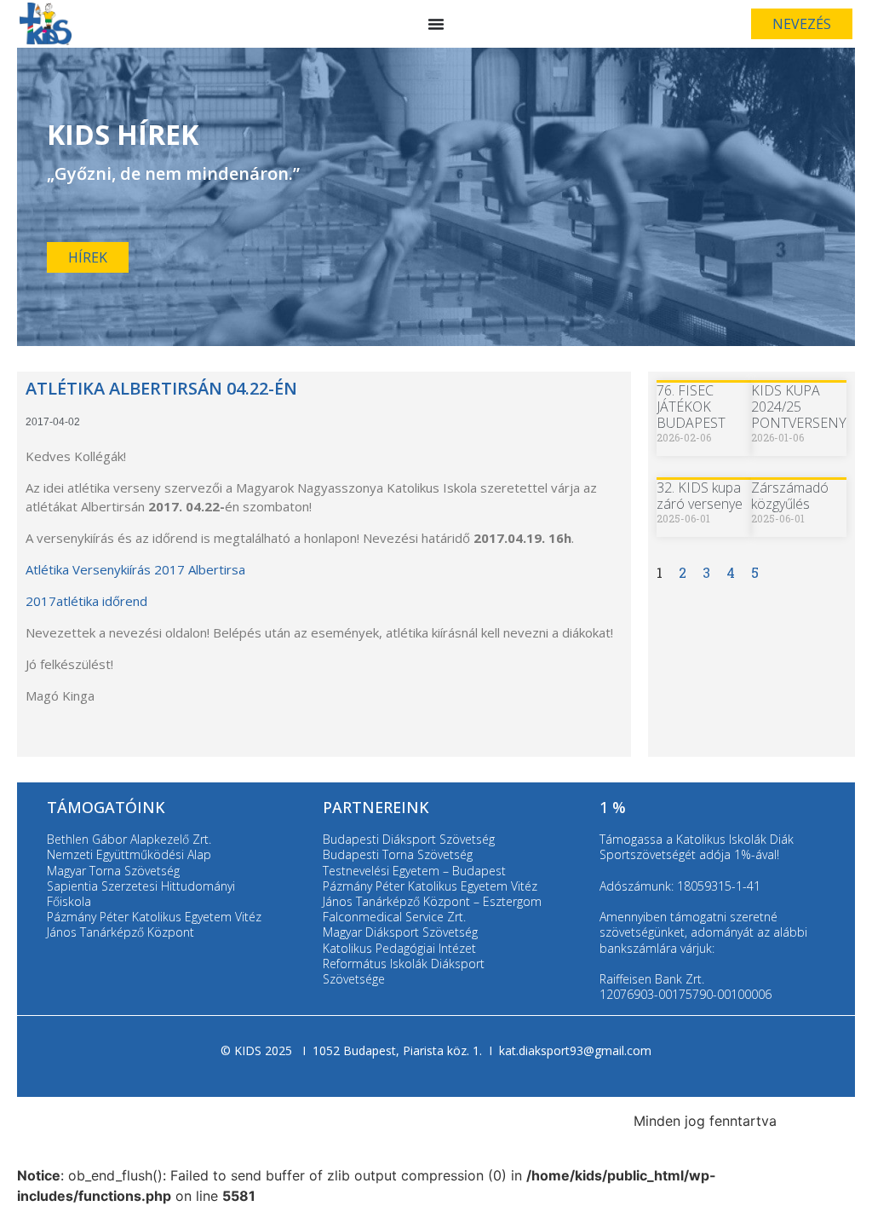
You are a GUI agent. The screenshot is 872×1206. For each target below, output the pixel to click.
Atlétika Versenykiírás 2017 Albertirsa (135, 569)
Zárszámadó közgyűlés (790, 495)
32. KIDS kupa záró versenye (700, 495)
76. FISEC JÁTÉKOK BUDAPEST (691, 406)
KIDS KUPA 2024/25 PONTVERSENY (798, 406)
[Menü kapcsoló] (436, 23)
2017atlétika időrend (86, 600)
